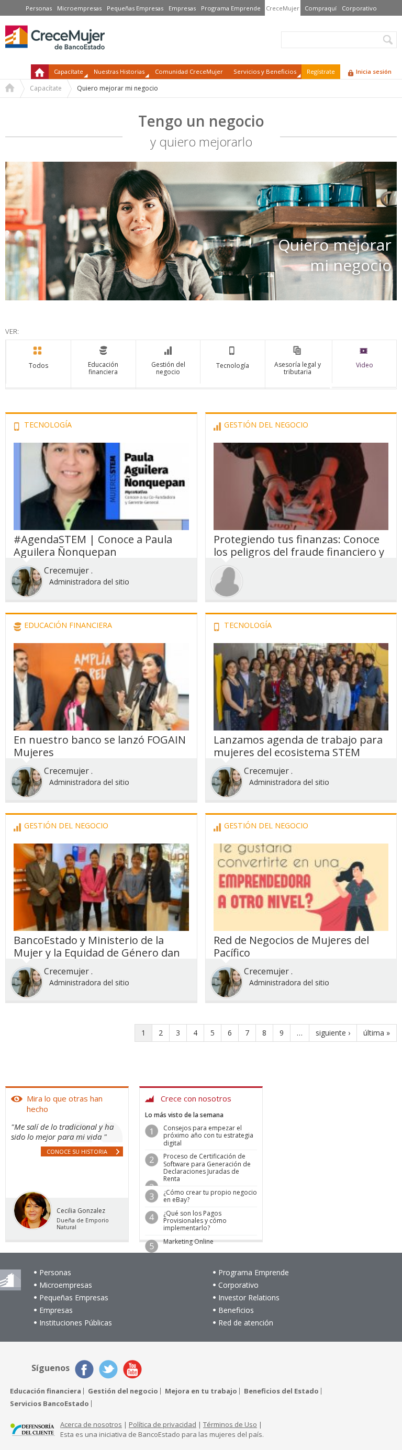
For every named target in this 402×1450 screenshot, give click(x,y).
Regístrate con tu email (201, 795)
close (312, 574)
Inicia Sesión (238, 887)
